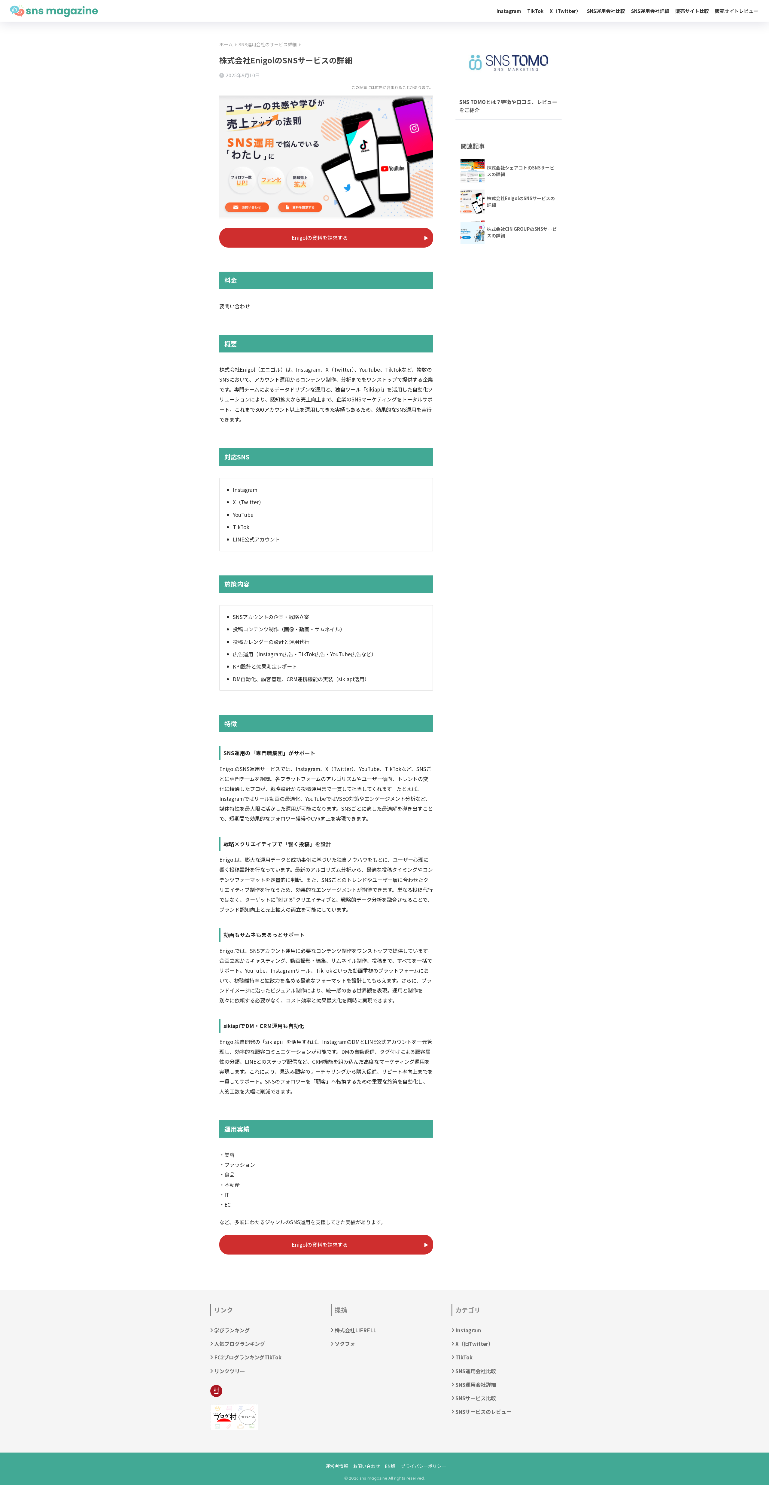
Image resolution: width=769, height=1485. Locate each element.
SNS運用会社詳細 (650, 10)
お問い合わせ (366, 1466)
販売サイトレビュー (736, 10)
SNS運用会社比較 (606, 10)
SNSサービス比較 (475, 1398)
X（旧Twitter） (474, 1343)
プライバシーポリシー (423, 1466)
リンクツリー (229, 1371)
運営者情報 (337, 1466)
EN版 (390, 1466)
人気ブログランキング (239, 1343)
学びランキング (232, 1330)
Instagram (509, 10)
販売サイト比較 (692, 10)
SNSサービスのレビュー (483, 1411)
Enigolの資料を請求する (320, 237)
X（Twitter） (565, 10)
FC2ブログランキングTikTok (247, 1357)
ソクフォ (345, 1343)
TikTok (535, 10)
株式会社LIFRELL (355, 1330)
